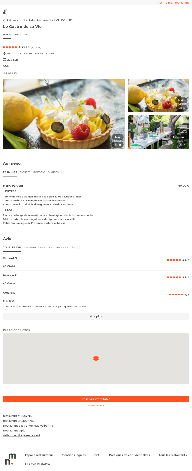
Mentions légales (74, 455)
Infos (7, 34)
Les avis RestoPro (37, 464)
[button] (64, 114)
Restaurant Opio (14, 430)
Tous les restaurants (173, 455)
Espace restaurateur (39, 455)
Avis (26, 34)
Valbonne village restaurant (21, 435)
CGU (97, 455)
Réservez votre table (96, 399)
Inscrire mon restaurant (173, 2)
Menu (17, 34)
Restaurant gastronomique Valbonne (28, 425)
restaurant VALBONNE (18, 420)
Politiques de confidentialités (129, 455)
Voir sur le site (10, 72)
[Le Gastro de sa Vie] (96, 358)
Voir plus (96, 316)
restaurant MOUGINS (17, 416)
